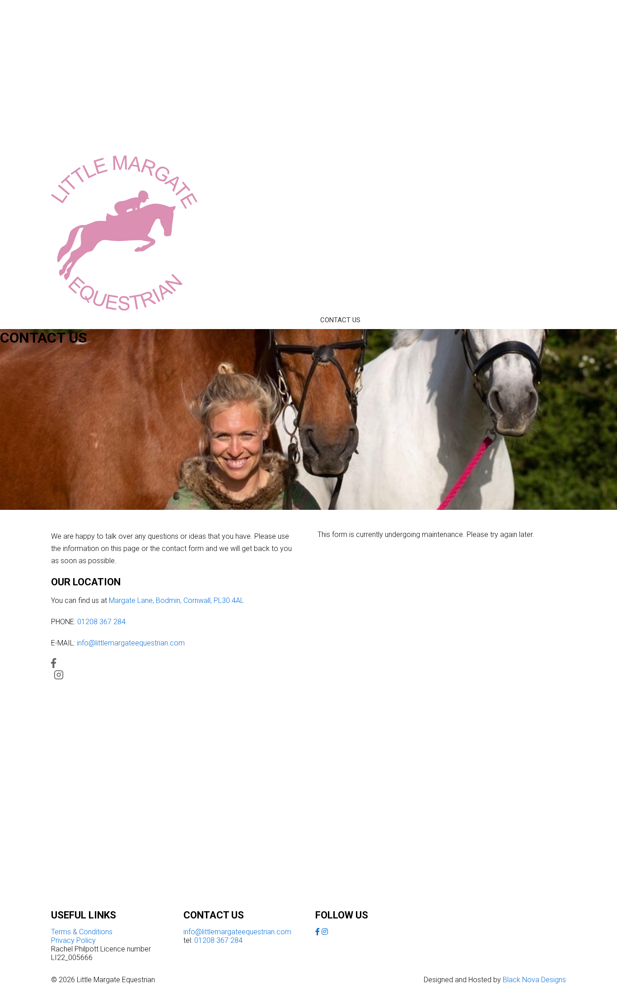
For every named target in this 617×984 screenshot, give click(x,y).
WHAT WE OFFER (170, 320)
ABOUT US (111, 320)
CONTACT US (340, 320)
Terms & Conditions (81, 932)
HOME (69, 320)
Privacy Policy (73, 940)
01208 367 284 (101, 621)
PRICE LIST (285, 320)
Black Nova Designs (534, 979)
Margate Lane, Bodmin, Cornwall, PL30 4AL (176, 600)
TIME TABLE (233, 320)
